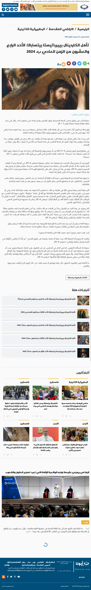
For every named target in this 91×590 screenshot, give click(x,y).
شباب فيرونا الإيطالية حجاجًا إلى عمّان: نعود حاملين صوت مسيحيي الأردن (74, 447)
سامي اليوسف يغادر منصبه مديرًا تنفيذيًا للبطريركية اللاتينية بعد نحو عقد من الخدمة (75, 406)
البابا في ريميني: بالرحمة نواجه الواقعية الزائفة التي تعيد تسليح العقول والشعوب (47, 472)
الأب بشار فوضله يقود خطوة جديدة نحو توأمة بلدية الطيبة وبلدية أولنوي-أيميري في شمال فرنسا (16, 407)
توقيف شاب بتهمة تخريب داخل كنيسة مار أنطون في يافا (16, 446)
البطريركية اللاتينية (31, 28)
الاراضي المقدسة (61, 28)
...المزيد (29, 531)
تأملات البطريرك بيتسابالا (77, 277)
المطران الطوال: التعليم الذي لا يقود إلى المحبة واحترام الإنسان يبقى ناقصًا (45, 447)
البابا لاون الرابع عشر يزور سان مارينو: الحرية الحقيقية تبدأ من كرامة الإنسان (53, 547)
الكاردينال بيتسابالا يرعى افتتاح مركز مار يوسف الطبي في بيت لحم (45, 406)
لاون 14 (85, 522)
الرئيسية (83, 28)
